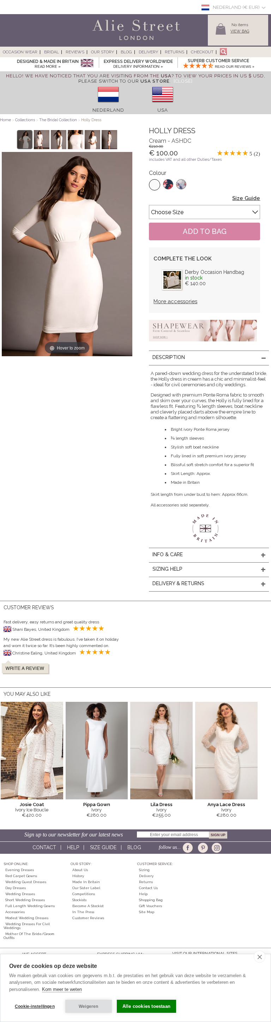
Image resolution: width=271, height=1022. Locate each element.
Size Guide (246, 198)
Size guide (103, 847)
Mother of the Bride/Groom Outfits (29, 936)
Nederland (108, 110)
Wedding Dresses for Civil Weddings (27, 926)
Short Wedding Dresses (25, 900)
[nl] (108, 104)
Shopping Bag (151, 900)
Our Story (102, 52)
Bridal (51, 52)
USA (162, 110)
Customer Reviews (88, 918)
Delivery (148, 52)
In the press (83, 912)
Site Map (146, 912)
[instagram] (215, 847)
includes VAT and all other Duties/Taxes (185, 159)
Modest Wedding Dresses (26, 918)
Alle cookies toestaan (146, 1006)
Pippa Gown (96, 804)
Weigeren (88, 1006)
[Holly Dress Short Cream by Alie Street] (25, 139)
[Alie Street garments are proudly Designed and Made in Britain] (87, 63)
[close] (259, 957)
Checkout (202, 52)
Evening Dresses (19, 870)
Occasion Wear (20, 52)
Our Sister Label (86, 888)
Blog (126, 52)
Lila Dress (162, 804)
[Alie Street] (104, 40)
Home (5, 120)
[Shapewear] (203, 343)
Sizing (144, 870)
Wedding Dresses (20, 894)
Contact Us (148, 888)
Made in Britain (86, 882)
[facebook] (188, 847)
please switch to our (123, 81)
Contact (44, 847)
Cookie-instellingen (35, 1006)
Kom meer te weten (62, 989)
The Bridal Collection (58, 120)
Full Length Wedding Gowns (30, 906)
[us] (162, 104)
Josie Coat (32, 804)
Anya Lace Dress (226, 804)
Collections (25, 120)
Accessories (15, 912)
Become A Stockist (88, 906)
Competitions (83, 894)
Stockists (79, 900)
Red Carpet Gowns (21, 876)
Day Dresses (15, 888)
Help (73, 847)
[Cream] (154, 184)
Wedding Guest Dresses (25, 882)
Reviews (75, 52)
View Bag (239, 31)
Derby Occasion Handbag (214, 272)
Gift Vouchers (150, 906)
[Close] (183, 81)
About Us (80, 870)
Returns (174, 52)
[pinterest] (202, 847)
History (78, 876)
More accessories (175, 301)
